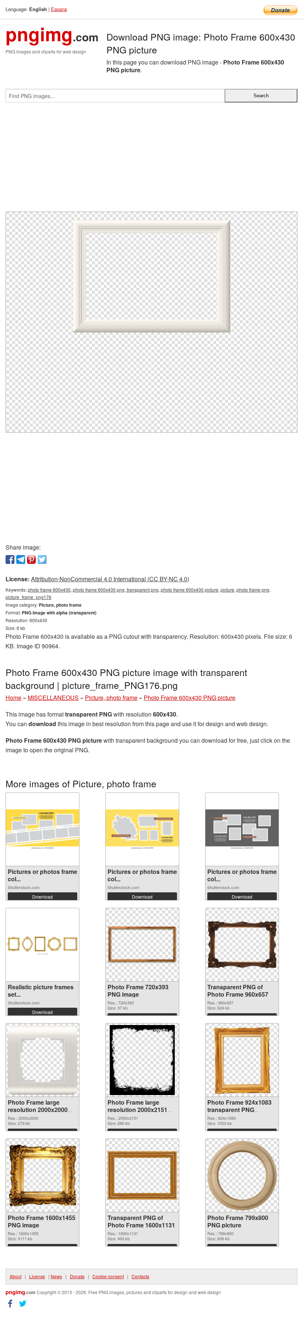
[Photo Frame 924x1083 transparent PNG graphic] (242, 1060)
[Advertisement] (151, 160)
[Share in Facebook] (10, 559)
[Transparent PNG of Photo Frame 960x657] (242, 944)
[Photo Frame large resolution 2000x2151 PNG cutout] (142, 1060)
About (15, 1276)
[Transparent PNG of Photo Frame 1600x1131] (142, 1175)
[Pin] (31, 559)
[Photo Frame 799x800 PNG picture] (242, 1175)
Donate (77, 1276)
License (37, 1276)
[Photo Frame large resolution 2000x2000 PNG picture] (42, 1060)
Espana (59, 9)
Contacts (140, 1276)
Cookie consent (108, 1276)
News (56, 1276)
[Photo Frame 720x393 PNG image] (142, 944)
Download (42, 896)
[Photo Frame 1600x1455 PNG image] (42, 1175)
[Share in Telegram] (20, 559)
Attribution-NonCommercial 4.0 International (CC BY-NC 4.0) (110, 579)
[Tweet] (42, 559)
